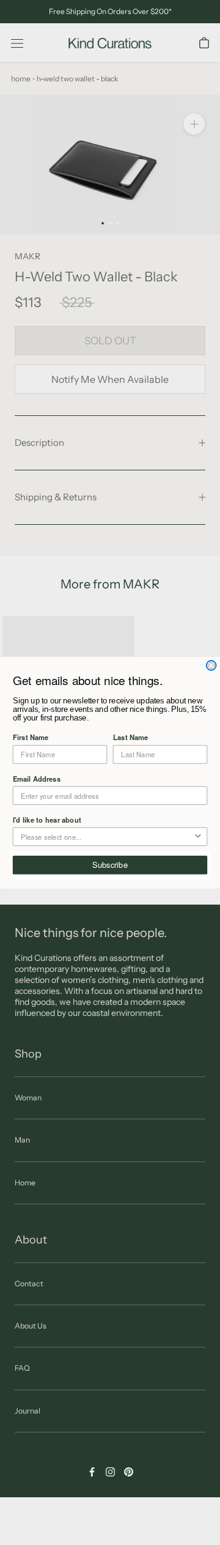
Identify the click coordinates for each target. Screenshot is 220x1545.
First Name (30, 737)
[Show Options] (198, 836)
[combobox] (107, 836)
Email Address (37, 778)
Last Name (130, 737)
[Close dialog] (211, 665)
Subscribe (110, 864)
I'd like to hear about (47, 819)
